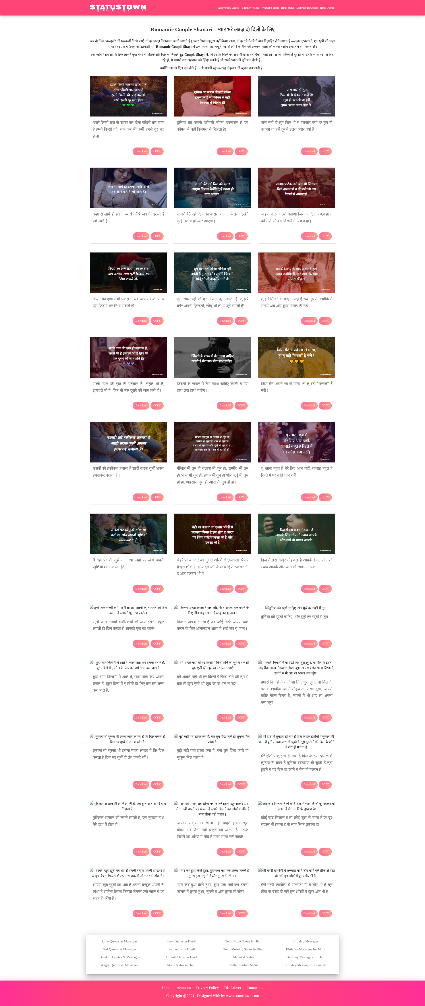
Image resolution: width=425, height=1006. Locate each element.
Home (166, 988)
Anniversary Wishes (229, 7)
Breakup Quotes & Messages (120, 957)
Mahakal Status (243, 957)
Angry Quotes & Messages (119, 965)
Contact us (255, 988)
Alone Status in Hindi (181, 965)
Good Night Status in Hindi (243, 941)
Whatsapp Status (270, 7)
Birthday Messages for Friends (305, 965)
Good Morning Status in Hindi (244, 949)
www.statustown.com (242, 996)
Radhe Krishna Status (243, 965)
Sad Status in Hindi (181, 949)
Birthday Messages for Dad (305, 957)
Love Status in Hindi (181, 941)
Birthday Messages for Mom (305, 949)
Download (141, 151)
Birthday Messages (305, 941)
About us (184, 988)
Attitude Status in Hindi (181, 957)
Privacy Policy (207, 988)
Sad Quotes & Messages (119, 949)
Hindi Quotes (327, 7)
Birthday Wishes (250, 7)
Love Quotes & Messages (119, 941)
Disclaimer (232, 988)
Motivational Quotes (307, 7)
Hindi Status (287, 7)
